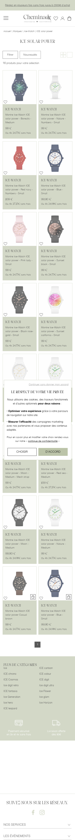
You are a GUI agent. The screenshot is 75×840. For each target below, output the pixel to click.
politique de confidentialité (43, 441)
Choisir (22, 452)
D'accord (53, 452)
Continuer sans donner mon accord (49, 384)
